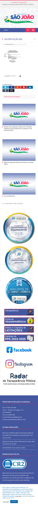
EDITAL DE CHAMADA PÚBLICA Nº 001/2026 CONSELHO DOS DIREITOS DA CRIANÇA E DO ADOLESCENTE (18, 128)
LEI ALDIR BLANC (9, 196)
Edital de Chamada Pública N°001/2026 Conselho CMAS (19, 4)
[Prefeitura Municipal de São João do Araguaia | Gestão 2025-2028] (19, 18)
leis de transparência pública (11, 480)
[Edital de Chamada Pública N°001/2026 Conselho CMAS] (19, 150)
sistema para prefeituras (26, 473)
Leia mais (18, 496)
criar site (14, 473)
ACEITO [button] (14, 501)
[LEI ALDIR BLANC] (19, 184)
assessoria (16, 475)
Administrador (9, 44)
